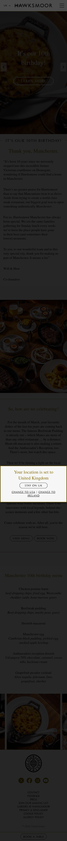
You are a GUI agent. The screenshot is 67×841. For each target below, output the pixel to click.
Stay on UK (33, 485)
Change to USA (23, 492)
